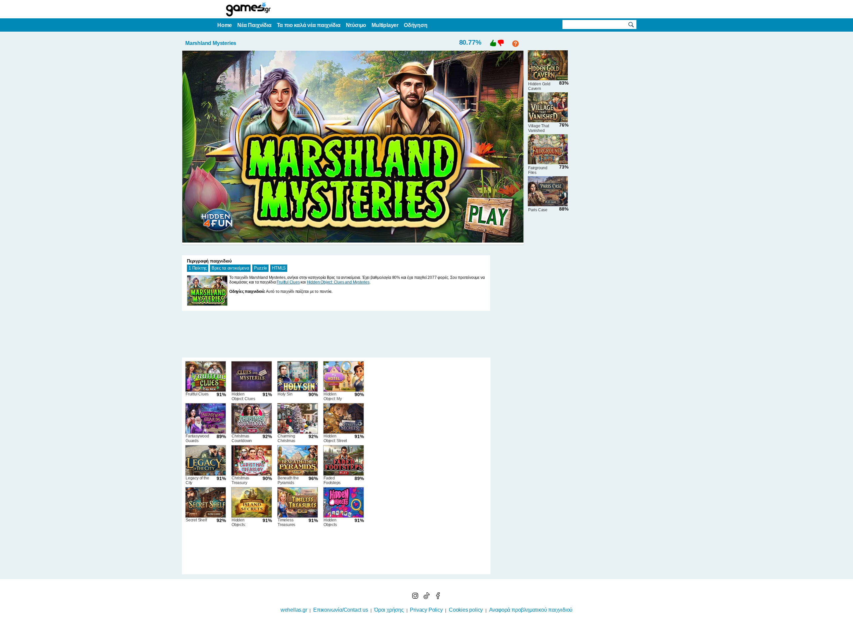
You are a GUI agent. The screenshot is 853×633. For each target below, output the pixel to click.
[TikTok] (427, 597)
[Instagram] (416, 597)
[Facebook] (438, 597)
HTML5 (279, 268)
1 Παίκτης (198, 268)
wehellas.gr (294, 610)
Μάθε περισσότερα (422, 628)
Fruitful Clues (288, 282)
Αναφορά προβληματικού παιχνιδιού (531, 610)
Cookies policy (466, 610)
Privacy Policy (426, 610)
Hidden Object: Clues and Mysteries (338, 282)
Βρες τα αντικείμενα (230, 268)
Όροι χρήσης (389, 610)
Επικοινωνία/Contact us (340, 610)
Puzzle (260, 268)
